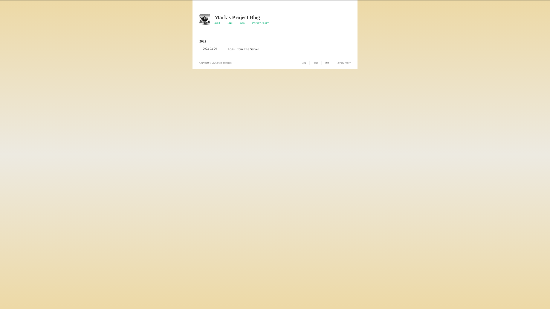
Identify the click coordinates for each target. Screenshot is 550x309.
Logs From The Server (243, 49)
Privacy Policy (260, 22)
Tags (230, 22)
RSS (242, 22)
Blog (217, 22)
